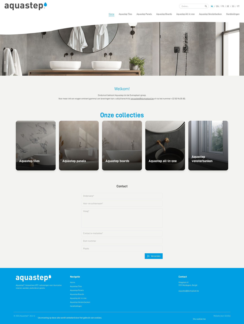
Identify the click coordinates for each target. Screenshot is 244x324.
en (217, 6)
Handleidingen (232, 14)
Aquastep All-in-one (185, 14)
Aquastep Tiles (125, 14)
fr (223, 6)
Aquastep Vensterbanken (210, 14)
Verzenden (155, 256)
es (233, 6)
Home (111, 14)
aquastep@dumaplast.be (188, 291)
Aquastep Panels (144, 14)
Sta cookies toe (199, 319)
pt (238, 6)
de (228, 6)
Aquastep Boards (164, 14)
